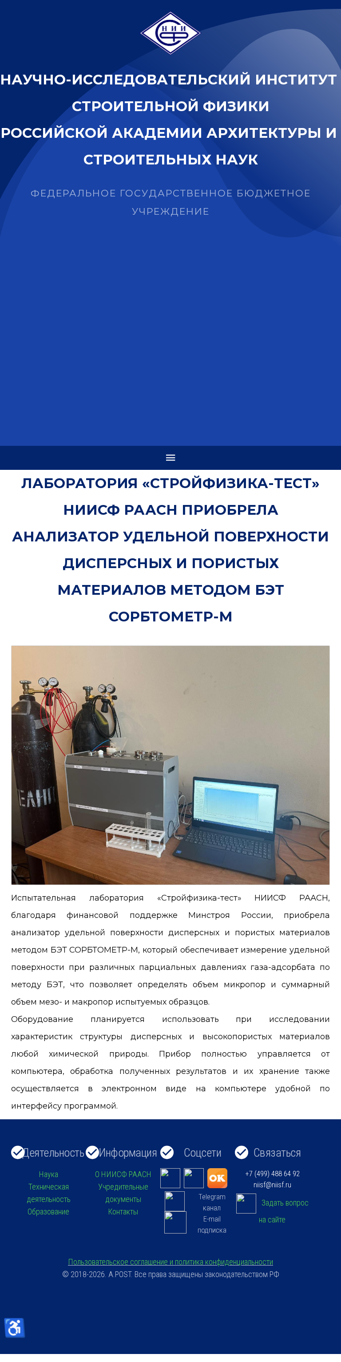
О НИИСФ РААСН (123, 1174)
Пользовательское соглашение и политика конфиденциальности (170, 1261)
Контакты (123, 1211)
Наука (48, 1174)
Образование (48, 1211)
